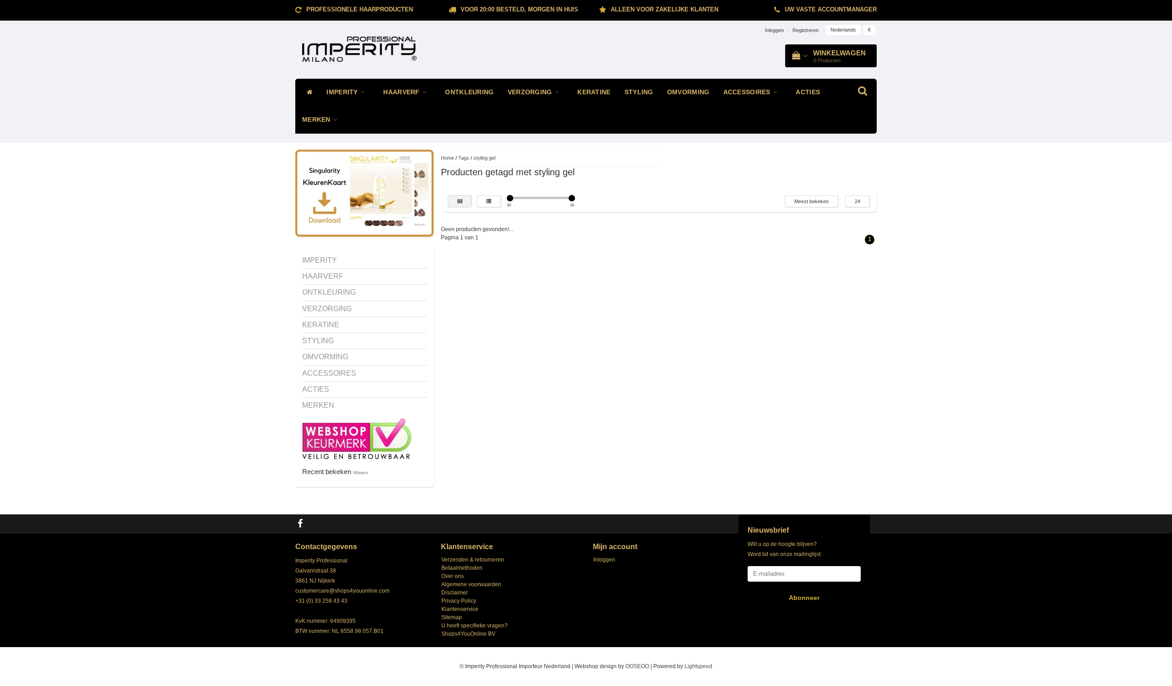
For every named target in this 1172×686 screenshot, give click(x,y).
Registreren (805, 30)
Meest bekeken (811, 201)
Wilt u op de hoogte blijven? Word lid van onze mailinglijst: (785, 549)
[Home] (307, 92)
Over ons (452, 576)
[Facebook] (301, 524)
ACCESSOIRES (748, 92)
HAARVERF (402, 92)
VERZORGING (531, 92)
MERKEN (317, 119)
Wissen (360, 472)
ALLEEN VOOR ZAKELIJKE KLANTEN (664, 9)
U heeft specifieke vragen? (474, 625)
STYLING (638, 92)
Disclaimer (454, 592)
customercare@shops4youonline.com (342, 591)
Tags (463, 158)
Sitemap (451, 617)
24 (857, 201)
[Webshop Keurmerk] (357, 438)
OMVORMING (688, 92)
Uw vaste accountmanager (831, 9)
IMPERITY (343, 92)
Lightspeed (698, 666)
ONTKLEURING (469, 92)
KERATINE (593, 92)
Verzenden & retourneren (472, 559)
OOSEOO (637, 666)
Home (447, 158)
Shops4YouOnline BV (468, 634)
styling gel (484, 158)
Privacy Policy (458, 601)
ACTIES (808, 92)
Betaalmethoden (462, 568)
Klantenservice (459, 609)
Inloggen (774, 30)
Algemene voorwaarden (471, 584)
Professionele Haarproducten (359, 9)
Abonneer (804, 597)
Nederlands (843, 29)
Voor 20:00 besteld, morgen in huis (519, 9)
